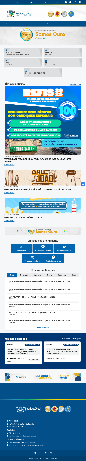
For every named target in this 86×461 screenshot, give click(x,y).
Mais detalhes (43, 328)
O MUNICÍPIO (21, 23)
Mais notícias (75, 84)
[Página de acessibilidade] (45, 2)
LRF (52, 23)
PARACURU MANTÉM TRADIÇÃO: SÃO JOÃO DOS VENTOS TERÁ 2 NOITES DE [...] (39, 189)
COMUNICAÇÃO (45, 23)
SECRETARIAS (29, 23)
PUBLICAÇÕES (58, 23)
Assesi (35, 458)
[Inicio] (6, 24)
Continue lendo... (9, 165)
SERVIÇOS (37, 23)
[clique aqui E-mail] (35, 453)
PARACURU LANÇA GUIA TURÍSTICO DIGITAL (23, 217)
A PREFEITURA (12, 23)
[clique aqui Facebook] (40, 453)
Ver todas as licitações (71, 339)
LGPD (65, 23)
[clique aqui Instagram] (50, 453)
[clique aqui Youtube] (45, 453)
